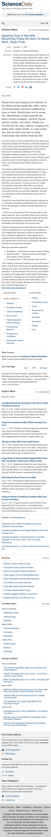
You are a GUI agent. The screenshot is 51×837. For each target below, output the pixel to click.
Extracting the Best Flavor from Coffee (19, 477)
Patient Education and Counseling (13, 321)
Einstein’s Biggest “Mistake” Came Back (20, 593)
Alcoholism (36, 321)
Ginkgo (35, 325)
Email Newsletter (12, 749)
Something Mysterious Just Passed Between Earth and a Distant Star (25, 531)
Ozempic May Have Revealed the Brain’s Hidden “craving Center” (24, 696)
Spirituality (8, 635)
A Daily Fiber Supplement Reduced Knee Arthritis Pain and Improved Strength (24, 724)
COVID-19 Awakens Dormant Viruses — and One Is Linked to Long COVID (25, 674)
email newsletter (36, 14)
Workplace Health (13, 307)
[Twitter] (18, 87)
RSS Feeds (10, 753)
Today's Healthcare (14, 311)
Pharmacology (10, 616)
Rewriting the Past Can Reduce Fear (19, 597)
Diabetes (7, 620)
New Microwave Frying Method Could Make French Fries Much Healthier (25, 718)
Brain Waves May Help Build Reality (19, 586)
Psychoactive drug (39, 302)
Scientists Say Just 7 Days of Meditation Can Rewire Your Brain (26, 712)
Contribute (26, 807)
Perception (8, 632)
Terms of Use (36, 810)
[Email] (30, 87)
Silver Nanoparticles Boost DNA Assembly (21, 578)
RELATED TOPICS (10, 293)
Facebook (9, 771)
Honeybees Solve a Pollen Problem (19, 567)
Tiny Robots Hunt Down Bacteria (17, 582)
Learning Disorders (12, 628)
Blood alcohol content (38, 311)
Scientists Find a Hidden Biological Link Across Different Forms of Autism (22, 525)
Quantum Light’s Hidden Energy (17, 563)
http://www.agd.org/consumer (14, 287)
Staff (18, 807)
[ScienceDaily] (17, 4)
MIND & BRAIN (7, 624)
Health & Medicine (11, 298)
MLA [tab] (26, 367)
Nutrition (7, 647)
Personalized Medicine (12, 328)
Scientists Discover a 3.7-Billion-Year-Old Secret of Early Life (25, 547)
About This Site (7, 807)
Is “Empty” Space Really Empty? (17, 590)
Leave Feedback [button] (12, 796)
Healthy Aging (10, 643)
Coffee (35, 298)
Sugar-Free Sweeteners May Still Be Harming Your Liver (24, 423)
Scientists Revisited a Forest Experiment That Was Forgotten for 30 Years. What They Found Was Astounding (23, 540)
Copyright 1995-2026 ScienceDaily (17, 814)
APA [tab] (34, 367)
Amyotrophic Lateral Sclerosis (14, 341)
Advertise (38, 807)
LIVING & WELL (7, 640)
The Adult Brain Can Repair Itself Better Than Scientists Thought (23, 702)
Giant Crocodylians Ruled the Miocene (20, 571)
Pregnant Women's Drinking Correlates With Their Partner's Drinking (24, 498)
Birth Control (11, 315)
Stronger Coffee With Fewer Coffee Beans (20, 441)
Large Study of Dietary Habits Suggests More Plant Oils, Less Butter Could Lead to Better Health (24, 459)
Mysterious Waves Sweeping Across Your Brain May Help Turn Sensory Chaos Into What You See (26, 690)
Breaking (6, 557)
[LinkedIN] (26, 87)
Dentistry (10, 303)
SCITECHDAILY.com (18, 517)
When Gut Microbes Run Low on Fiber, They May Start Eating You (26, 680)
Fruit (34, 329)
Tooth (34, 306)
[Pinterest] (22, 87)
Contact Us (10, 800)
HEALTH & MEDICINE (9, 609)
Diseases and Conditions (12, 335)
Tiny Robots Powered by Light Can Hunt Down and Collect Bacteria (25, 668)
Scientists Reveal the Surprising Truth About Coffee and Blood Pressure (25, 404)
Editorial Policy (22, 810)
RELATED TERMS (35, 293)
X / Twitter (9, 775)
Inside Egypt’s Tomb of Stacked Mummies (21, 574)
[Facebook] (14, 87)
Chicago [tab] (43, 367)
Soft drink (36, 317)
